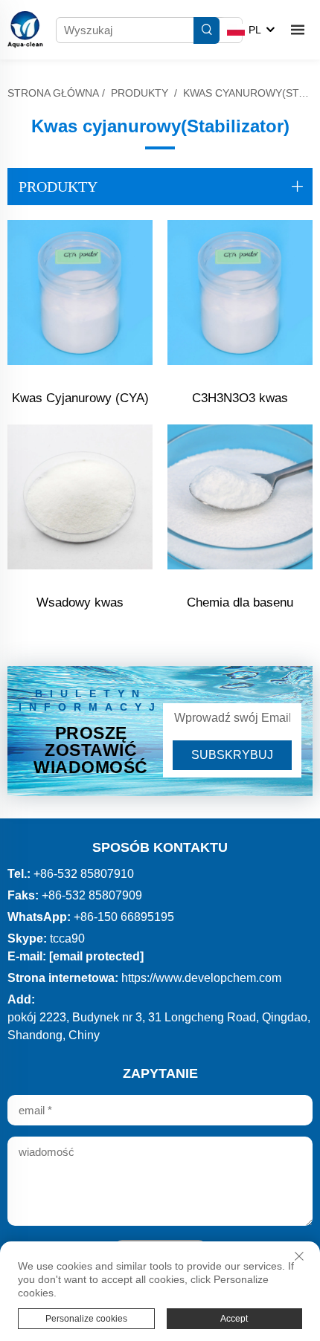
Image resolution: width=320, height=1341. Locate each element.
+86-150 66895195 (124, 917)
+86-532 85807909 (92, 895)
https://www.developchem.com (201, 978)
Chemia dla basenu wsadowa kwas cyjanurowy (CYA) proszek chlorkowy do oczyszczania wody (240, 604)
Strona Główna (53, 93)
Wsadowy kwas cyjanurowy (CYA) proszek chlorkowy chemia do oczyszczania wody (80, 604)
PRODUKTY (139, 93)
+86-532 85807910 (83, 873)
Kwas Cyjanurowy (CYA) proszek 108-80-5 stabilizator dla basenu (80, 400)
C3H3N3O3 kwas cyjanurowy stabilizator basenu (240, 400)
